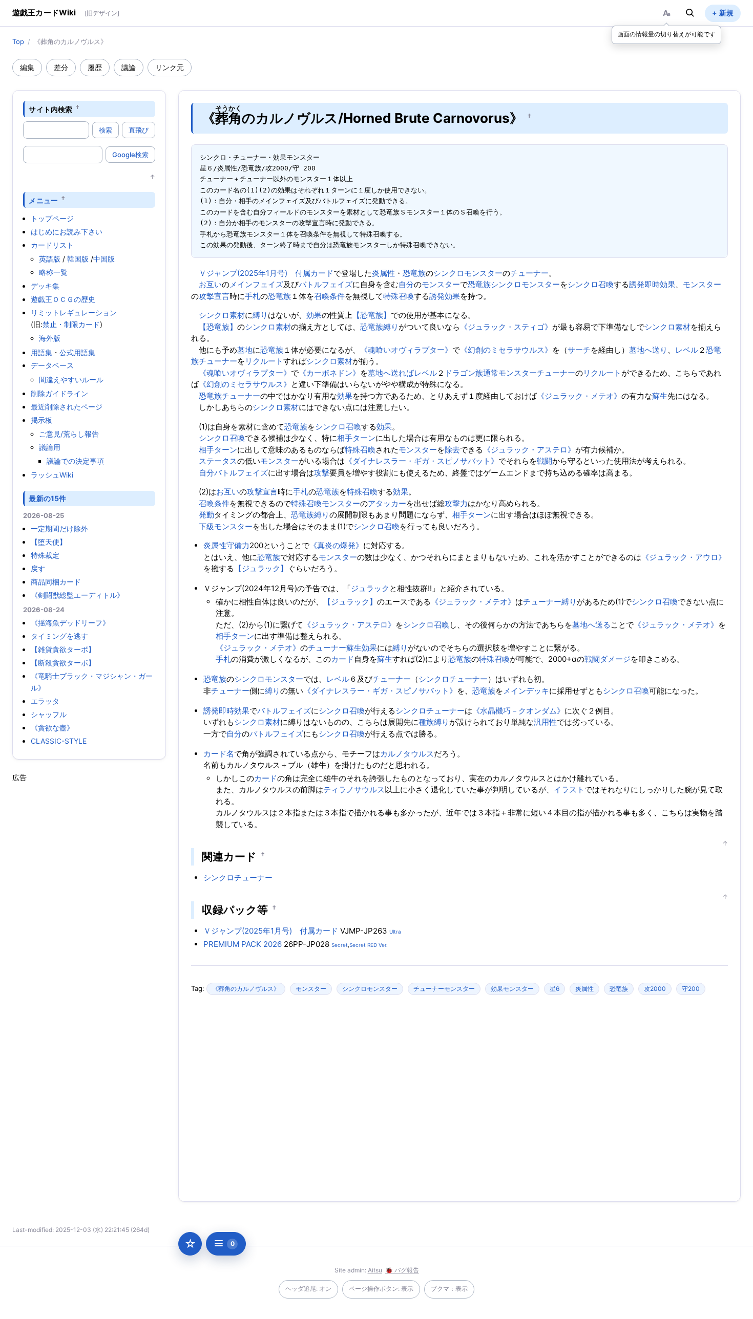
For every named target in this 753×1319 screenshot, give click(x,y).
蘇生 (659, 396)
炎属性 (383, 273)
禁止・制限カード (71, 324)
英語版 (49, 258)
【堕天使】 (49, 541)
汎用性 (545, 722)
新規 (726, 12)
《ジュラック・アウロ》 (683, 557)
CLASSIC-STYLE (59, 741)
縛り (260, 315)
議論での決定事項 (75, 461)
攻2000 (655, 988)
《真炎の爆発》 (336, 545)
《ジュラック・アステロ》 (529, 450)
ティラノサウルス (354, 789)
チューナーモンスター (444, 988)
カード (342, 659)
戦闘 (544, 461)
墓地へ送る (591, 625)
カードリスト (52, 245)
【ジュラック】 (261, 568)
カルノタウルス (407, 754)
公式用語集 (77, 352)
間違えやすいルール (71, 379)
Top (18, 41)
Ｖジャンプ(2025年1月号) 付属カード (266, 273)
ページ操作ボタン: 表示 (381, 1288)
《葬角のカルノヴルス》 (246, 988)
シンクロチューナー (453, 679)
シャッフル (49, 714)
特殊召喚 (398, 296)
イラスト (569, 789)
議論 (128, 67)
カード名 (218, 754)
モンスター (441, 284)
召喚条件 (329, 296)
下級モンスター (226, 526)
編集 (27, 67)
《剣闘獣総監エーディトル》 (77, 595)
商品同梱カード (56, 581)
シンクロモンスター (468, 273)
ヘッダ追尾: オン (308, 1288)
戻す (38, 568)
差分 (61, 67)
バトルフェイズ (325, 284)
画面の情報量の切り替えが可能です (666, 34)
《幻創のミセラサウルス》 (506, 350)
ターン (363, 438)
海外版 (49, 338)
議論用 (49, 447)
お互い (210, 284)
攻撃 (321, 473)
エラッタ (45, 701)
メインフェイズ (256, 284)
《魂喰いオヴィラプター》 (406, 350)
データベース (52, 365)
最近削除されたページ (66, 406)
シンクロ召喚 (591, 284)
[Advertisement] (89, 936)
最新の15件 (47, 498)
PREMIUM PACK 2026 (242, 944)
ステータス (218, 461)
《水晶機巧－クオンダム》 (518, 711)
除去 (452, 450)
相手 (344, 438)
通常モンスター (510, 373)
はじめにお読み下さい (66, 231)
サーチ (579, 350)
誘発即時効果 (652, 284)
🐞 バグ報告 (402, 1270)
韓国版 (78, 258)
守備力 (237, 545)
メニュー (43, 200)
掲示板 (41, 420)
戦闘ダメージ (607, 659)
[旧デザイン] (102, 13)
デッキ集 (45, 286)
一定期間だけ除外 (59, 528)
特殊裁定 (45, 555)
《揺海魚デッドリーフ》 (70, 622)
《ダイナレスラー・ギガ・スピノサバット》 (421, 461)
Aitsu (375, 1270)
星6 (554, 988)
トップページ (52, 218)
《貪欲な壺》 (52, 727)
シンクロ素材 (222, 315)
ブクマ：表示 (449, 1288)
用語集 (41, 352)
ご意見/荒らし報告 (69, 433)
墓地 (245, 350)
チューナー (529, 273)
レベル (686, 350)
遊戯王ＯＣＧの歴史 (63, 299)
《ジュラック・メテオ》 (579, 396)
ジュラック (370, 588)
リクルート (264, 361)
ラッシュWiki (52, 474)
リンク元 (169, 67)
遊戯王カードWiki (44, 12)
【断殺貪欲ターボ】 (63, 662)
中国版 (104, 258)
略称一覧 (53, 272)
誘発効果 (444, 296)
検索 (105, 130)
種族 (426, 722)
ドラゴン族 (464, 373)
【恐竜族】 (371, 315)
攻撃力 (456, 503)
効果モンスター (512, 988)
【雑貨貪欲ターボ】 (63, 649)
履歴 (95, 67)
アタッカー (387, 503)
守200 (691, 988)
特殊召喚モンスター (325, 503)
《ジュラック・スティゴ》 (506, 327)
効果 (314, 315)
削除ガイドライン (59, 393)
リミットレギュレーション (74, 312)
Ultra (395, 931)
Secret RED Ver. (368, 945)
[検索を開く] (690, 12)
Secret (339, 945)
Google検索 (130, 154)
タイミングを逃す (59, 636)
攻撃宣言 (214, 296)
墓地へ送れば (391, 373)
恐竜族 (414, 273)
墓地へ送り (648, 350)
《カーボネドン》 (329, 373)
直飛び (139, 130)
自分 (406, 284)
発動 (206, 515)
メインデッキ (526, 691)
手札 (252, 296)
